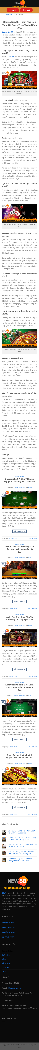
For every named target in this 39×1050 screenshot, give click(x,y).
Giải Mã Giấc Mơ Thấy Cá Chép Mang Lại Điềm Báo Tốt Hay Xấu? (22, 839)
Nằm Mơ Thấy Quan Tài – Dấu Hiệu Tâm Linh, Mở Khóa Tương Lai (21, 853)
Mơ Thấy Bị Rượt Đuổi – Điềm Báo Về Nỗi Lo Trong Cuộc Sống (22, 832)
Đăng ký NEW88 (8, 922)
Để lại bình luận (32, 538)
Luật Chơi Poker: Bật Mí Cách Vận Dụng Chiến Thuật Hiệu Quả (19, 687)
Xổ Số (4, 971)
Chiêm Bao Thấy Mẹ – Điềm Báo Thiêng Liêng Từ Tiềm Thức (20, 860)
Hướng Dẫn (6, 955)
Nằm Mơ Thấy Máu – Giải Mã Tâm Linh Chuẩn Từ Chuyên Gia (22, 846)
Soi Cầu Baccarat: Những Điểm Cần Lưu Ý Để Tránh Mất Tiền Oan (19, 549)
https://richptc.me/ (14, 988)
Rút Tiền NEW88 (8, 937)
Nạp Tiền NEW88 (8, 932)
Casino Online (19, 476)
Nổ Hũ (4, 959)
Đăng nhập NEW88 (9, 927)
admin (30, 487)
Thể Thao (5, 967)
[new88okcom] (19, 3)
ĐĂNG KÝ (12, 10)
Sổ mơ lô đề (6, 963)
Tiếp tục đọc (19, 531)
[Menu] (3, 3)
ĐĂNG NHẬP (26, 10)
